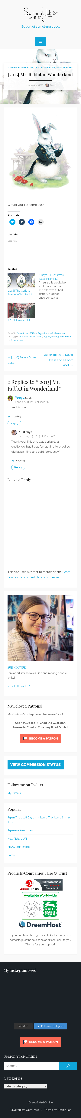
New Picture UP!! (17, 838)
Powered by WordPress (24, 1109)
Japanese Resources (20, 830)
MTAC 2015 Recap (19, 846)
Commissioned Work (20, 67)
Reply (14, 423)
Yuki (52, 85)
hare (62, 336)
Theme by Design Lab (57, 1109)
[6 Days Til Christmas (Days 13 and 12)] (54, 286)
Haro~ (11, 855)
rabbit (68, 336)
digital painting (51, 336)
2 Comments (17, 340)
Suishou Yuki (17, 667)
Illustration (65, 67)
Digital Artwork (45, 67)
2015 (20, 336)
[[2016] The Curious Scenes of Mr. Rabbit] (21, 281)
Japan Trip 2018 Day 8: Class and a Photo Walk (58, 360)
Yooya (19, 397)
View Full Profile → (19, 686)
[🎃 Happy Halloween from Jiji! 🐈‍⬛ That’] (40, 999)
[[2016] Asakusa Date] (21, 310)
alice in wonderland (33, 336)
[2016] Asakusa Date (19, 320)
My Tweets (14, 793)
